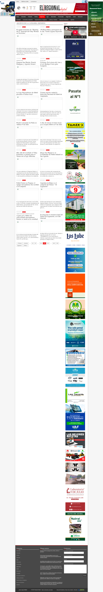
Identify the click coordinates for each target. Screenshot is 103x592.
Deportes (42, 16)
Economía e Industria (28, 19)
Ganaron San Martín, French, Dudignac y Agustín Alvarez (26, 63)
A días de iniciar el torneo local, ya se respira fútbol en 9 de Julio (51, 123)
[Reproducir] (66, 37)
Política (36, 16)
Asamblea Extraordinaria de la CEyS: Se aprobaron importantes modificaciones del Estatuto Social (51, 562)
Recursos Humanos (63, 19)
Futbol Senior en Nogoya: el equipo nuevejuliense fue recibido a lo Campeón (27, 184)
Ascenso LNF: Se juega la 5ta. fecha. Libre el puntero (49, 551)
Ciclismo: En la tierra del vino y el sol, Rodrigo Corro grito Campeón (51, 64)
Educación (80, 16)
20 (35, 243)
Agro (47, 16)
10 (32, 243)
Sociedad (18, 19)
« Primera (19, 243)
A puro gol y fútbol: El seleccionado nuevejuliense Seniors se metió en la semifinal (27, 217)
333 (48, 243)
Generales (23, 16)
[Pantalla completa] (84, 37)
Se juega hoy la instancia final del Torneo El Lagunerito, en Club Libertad (51, 216)
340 (54, 243)
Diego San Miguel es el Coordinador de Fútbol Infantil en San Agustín (51, 154)
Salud (74, 16)
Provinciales (61, 16)
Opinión (72, 19)
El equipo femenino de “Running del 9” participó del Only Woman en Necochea (27, 31)
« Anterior (25, 243)
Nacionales (53, 16)
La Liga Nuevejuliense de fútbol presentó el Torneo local (27, 93)
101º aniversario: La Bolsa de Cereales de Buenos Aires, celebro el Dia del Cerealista (51, 573)
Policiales (30, 16)
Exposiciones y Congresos (41, 19)
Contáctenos (33, 1)
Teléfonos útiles (24, 1)
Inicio (17, 1)
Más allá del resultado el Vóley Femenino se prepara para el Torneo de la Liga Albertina (26, 154)
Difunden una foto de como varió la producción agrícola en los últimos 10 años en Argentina (50, 578)
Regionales (68, 16)
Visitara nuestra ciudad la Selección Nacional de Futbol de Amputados (51, 94)
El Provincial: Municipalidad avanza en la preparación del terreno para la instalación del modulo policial (50, 556)
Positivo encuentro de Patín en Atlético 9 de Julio (26, 123)
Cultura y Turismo (53, 19)
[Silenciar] (82, 37)
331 (41, 243)
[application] (75, 32)
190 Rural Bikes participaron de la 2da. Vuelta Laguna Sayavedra (51, 30)
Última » (26, 245)
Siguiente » (19, 245)
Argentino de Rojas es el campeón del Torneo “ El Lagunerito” (48, 184)
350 (57, 243)
